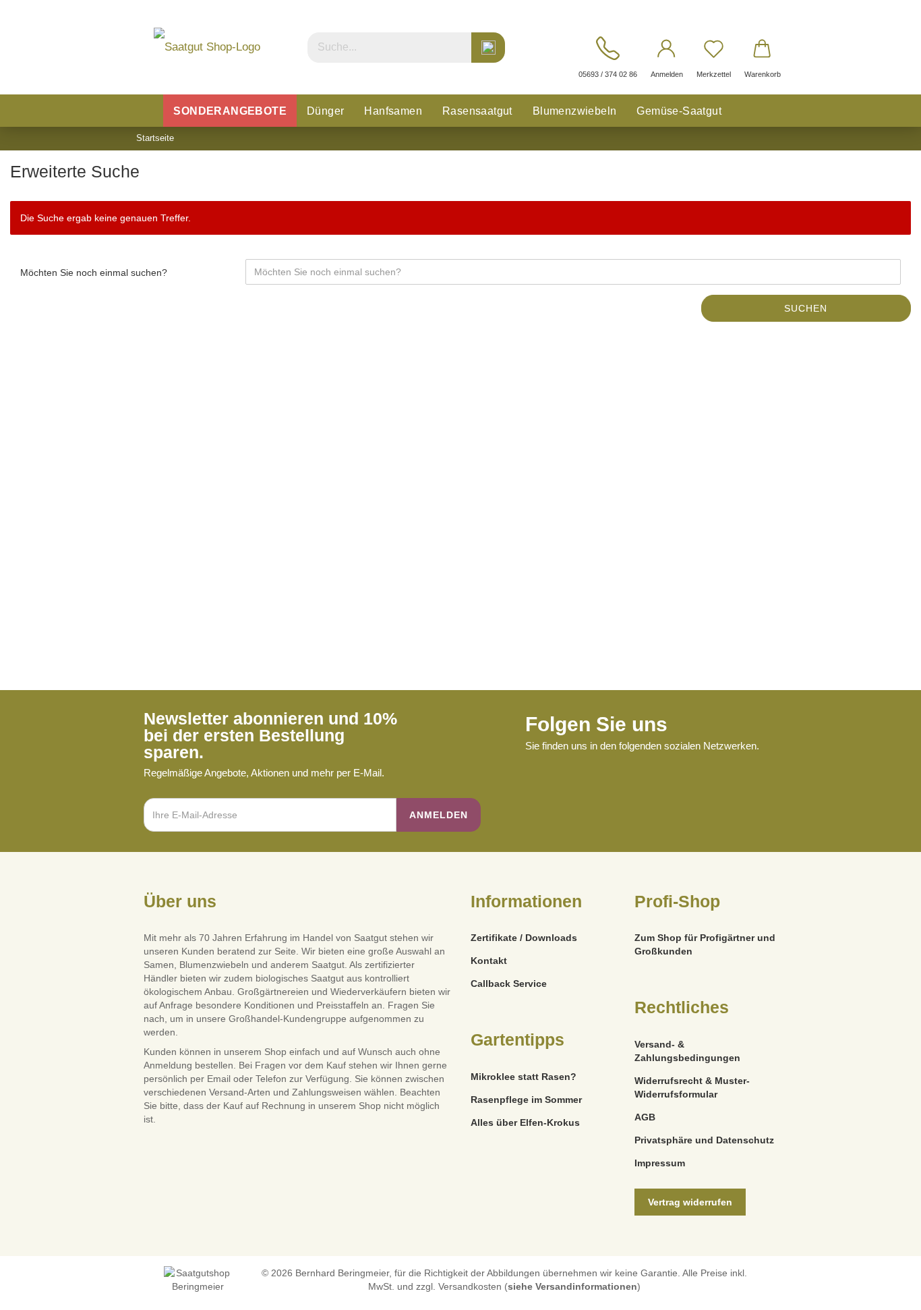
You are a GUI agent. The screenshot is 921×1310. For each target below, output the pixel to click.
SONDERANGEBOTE (230, 111)
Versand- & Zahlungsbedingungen (687, 1051)
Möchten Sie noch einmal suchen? (93, 272)
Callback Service (509, 983)
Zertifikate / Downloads (524, 937)
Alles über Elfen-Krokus (525, 1122)
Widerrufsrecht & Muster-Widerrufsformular (692, 1087)
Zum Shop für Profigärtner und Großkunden (704, 944)
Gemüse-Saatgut (678, 111)
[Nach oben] (884, 1289)
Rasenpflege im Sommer (526, 1099)
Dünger (325, 111)
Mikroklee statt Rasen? (523, 1076)
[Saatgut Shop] (207, 47)
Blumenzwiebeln (575, 111)
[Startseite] (149, 110)
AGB (644, 1117)
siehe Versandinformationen (572, 1286)
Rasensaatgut (477, 111)
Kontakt (489, 960)
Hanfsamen (393, 111)
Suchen (805, 308)
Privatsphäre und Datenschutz (704, 1140)
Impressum (659, 1163)
